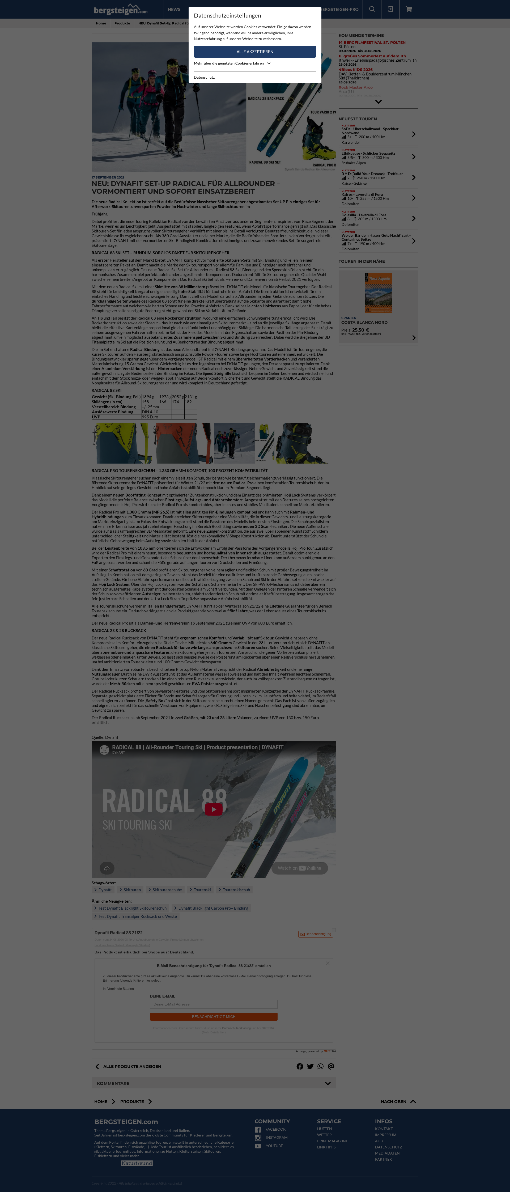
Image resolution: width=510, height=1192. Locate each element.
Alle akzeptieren (255, 51)
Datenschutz (204, 77)
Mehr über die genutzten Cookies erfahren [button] (229, 63)
